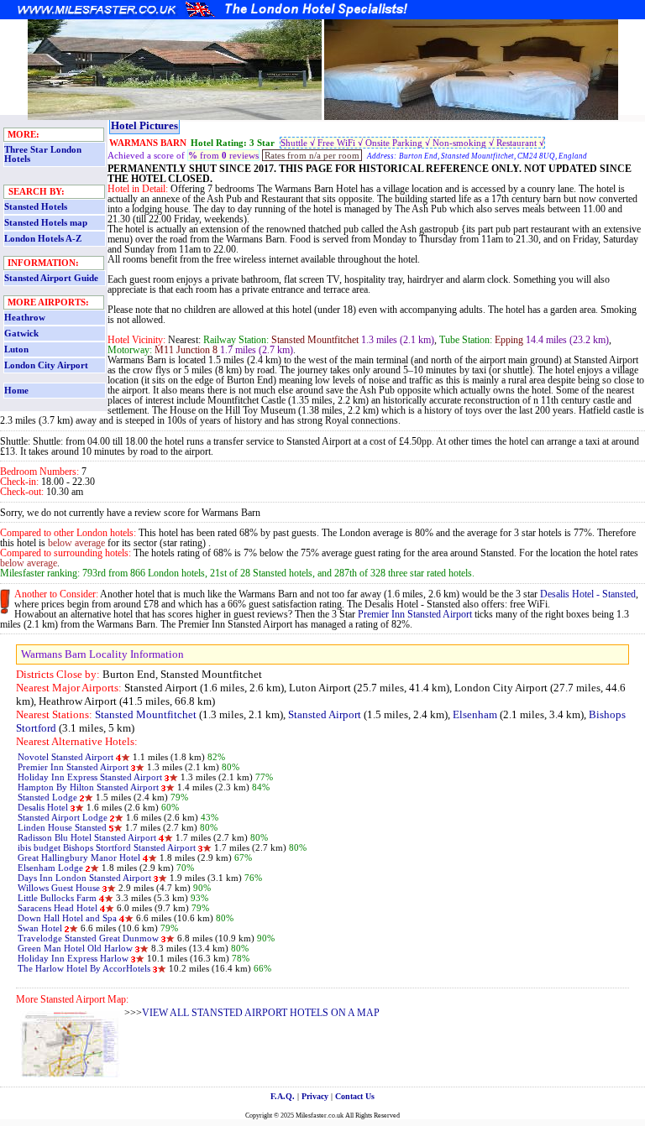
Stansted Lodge (49, 797)
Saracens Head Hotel (59, 908)
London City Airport (46, 365)
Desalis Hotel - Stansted (588, 594)
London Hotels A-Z (42, 238)
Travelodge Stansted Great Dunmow (88, 938)
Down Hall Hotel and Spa (67, 918)
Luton (16, 349)
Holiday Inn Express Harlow (73, 958)
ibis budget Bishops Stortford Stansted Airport (107, 847)
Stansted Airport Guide (51, 278)
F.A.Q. (282, 1096)
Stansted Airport (324, 714)
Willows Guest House (59, 888)
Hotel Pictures (144, 125)
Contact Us (355, 1096)
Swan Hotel (41, 928)
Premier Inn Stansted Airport (415, 614)
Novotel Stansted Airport (65, 757)
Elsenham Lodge (50, 868)
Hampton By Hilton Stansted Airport (88, 787)
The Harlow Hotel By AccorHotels (84, 968)
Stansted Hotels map (45, 222)
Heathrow (24, 317)
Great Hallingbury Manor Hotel (79, 857)
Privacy (315, 1096)
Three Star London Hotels (42, 154)
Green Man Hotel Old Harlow (75, 948)
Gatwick (21, 333)
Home (16, 390)
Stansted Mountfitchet (146, 714)
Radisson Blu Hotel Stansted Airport (87, 837)
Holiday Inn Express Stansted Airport (90, 777)
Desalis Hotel (44, 807)
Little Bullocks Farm (57, 898)
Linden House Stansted (62, 827)
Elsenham (475, 714)
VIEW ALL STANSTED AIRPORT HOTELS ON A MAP (261, 1013)
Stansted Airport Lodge (63, 817)
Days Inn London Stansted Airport (84, 878)
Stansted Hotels (35, 206)
